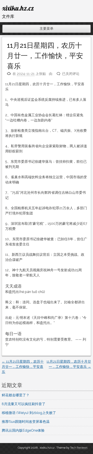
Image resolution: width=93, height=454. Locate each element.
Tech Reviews (78, 447)
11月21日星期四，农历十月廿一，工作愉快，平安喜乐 (23, 366)
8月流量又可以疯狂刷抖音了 (23, 404)
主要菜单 (46, 28)
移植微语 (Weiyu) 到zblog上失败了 (29, 413)
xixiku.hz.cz (18, 8)
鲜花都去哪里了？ (15, 395)
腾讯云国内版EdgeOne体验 (23, 430)
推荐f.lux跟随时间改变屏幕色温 (26, 422)
